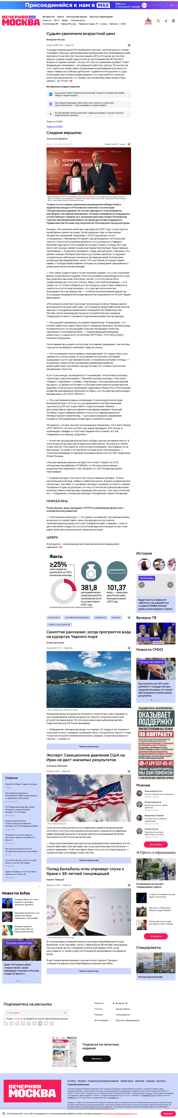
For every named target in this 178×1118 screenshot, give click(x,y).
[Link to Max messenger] (6, 1023)
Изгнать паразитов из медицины (159, 794)
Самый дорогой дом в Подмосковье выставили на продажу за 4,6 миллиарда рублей (21, 823)
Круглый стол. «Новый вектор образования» (156, 634)
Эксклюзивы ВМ (50, 24)
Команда (150, 1081)
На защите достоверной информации (156, 820)
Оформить (96, 1058)
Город (8, 787)
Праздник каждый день (19, 942)
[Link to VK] (11, 1023)
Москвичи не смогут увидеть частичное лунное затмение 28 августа (20, 837)
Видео (65, 20)
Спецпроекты (78, 20)
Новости (47, 20)
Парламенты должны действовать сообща (154, 833)
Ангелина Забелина (57, 766)
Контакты (161, 1081)
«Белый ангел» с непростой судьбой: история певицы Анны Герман (144, 564)
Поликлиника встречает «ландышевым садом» (150, 885)
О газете (71, 1081)
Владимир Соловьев (154, 816)
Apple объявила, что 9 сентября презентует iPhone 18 (20, 872)
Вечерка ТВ (48, 16)
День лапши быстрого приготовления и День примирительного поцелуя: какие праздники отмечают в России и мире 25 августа (21, 970)
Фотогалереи (101, 1020)
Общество (9, 815)
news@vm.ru (114, 1098)
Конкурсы (54, 617)
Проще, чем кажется (152, 662)
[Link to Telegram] (34, 1023)
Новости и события (59, 624)
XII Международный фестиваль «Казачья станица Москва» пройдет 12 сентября (20, 809)
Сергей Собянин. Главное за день (21, 784)
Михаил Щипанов (153, 802)
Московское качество (63, 144)
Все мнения (156, 844)
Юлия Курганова (55, 642)
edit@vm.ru (72, 1098)
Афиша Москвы (68, 24)
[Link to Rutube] (46, 1023)
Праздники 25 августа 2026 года (21, 950)
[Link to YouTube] (29, 1023)
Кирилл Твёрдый (55, 879)
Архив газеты (123, 1009)
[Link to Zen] (23, 1023)
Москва (116, 617)
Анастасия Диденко (57, 138)
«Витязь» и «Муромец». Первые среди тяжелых (160, 909)
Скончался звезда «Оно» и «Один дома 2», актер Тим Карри (21, 861)
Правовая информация (78, 1084)
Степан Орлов (151, 829)
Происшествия (11, 801)
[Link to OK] (17, 1023)
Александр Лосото (153, 791)
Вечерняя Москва (56, 39)
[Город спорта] (148, 21)
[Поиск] (158, 20)
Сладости (100, 617)
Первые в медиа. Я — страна (93, 24)
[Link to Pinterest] (52, 1023)
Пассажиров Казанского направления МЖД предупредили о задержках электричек (21, 795)
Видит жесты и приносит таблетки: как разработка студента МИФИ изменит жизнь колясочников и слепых (156, 585)
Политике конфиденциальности (120, 1113)
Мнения (143, 785)
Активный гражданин (77, 617)
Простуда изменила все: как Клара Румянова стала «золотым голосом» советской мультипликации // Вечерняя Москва (159, 564)
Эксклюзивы (147, 578)
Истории (144, 553)
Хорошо (168, 1113)
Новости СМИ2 (54, 126)
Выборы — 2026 (118, 24)
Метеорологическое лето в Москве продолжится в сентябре (21, 850)
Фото (56, 20)
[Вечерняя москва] (32, 1091)
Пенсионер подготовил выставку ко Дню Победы (161, 922)
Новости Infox (16, 893)
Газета (60, 16)
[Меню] (173, 20)
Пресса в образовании (101, 16)
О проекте (156, 936)
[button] (7, 949)
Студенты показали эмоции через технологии (162, 895)
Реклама (82, 1081)
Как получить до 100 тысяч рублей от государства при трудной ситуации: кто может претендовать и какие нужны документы (156, 669)
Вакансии (140, 1081)
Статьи (98, 1009)
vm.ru (150, 1093)
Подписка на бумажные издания (103, 1081)
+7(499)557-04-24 (148, 1095)
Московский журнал (76, 16)
